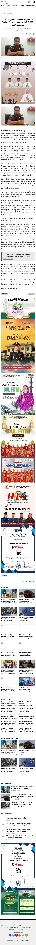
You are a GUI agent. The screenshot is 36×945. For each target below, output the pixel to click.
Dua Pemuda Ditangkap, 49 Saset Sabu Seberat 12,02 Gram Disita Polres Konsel (8, 654)
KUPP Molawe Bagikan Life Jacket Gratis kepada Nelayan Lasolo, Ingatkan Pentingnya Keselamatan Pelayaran (26, 689)
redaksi (7, 28)
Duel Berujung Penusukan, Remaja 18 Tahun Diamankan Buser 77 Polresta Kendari (26, 619)
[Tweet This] (26, 34)
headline (4, 575)
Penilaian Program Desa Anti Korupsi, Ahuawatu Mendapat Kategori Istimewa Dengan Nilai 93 (19, 824)
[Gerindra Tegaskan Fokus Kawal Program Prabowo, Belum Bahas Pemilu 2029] (9, 681)
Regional (28, 28)
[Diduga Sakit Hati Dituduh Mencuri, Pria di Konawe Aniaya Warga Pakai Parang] (9, 593)
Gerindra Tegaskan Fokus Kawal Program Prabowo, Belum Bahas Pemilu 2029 (8, 689)
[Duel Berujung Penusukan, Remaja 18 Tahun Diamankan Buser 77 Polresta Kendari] (27, 611)
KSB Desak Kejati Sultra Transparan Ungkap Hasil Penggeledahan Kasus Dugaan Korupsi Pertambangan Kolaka (26, 654)
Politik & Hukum (20, 28)
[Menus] (2, 2)
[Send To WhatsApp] (33, 34)
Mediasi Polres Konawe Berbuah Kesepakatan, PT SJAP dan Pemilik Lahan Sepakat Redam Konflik (8, 671)
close (19, 925)
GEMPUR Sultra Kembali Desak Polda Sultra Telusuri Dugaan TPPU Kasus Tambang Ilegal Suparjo (8, 619)
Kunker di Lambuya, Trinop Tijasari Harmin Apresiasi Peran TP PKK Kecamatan (18, 830)
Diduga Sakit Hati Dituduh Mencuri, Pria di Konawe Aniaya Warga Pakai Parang (9, 601)
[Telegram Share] (30, 34)
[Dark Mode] (29, 2)
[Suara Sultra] (8, 2)
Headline (12, 28)
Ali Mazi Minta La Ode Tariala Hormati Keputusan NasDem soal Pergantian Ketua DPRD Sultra (26, 636)
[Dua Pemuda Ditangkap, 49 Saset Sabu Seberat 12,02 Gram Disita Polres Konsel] (9, 646)
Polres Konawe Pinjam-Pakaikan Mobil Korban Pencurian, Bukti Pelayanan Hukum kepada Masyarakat (8, 636)
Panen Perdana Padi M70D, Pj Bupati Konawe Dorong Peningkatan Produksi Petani (18, 817)
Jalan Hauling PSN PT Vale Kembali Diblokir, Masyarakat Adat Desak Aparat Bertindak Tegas (26, 601)
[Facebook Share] (23, 34)
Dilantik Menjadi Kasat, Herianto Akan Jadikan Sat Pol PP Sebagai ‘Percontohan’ (20, 836)
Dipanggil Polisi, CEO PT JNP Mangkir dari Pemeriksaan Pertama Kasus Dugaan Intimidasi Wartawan (26, 671)
